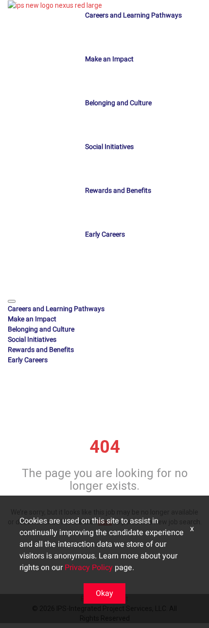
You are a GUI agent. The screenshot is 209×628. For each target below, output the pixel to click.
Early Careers (105, 234)
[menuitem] (104, 309)
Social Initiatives (109, 147)
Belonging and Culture (118, 103)
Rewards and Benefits (118, 190)
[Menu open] (12, 301)
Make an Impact (109, 59)
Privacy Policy (89, 567)
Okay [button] (104, 593)
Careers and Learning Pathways (133, 15)
